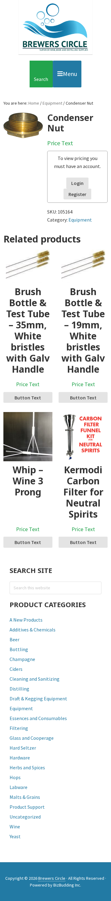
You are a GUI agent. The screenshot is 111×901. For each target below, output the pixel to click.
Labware (18, 787)
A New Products (26, 620)
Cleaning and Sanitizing (35, 679)
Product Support (27, 807)
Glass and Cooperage (32, 738)
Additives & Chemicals (33, 630)
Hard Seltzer (23, 748)
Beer (14, 639)
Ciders (16, 669)
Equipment (52, 103)
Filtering (19, 728)
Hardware (20, 758)
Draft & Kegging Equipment (38, 698)
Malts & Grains (25, 797)
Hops (15, 777)
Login (77, 183)
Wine (15, 826)
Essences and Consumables (38, 718)
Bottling (19, 649)
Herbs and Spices (27, 767)
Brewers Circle (55, 27)
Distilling (19, 689)
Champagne (22, 659)
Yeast (15, 836)
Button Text (27, 397)
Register (77, 194)
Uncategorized (25, 817)
